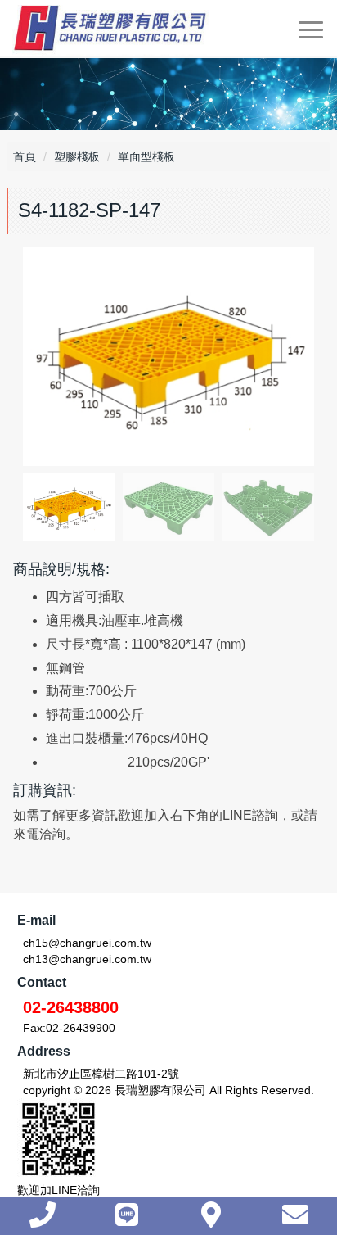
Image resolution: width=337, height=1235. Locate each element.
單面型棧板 (146, 156)
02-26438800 (71, 1007)
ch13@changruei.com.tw (87, 959)
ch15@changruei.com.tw (87, 942)
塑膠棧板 (77, 156)
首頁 (24, 156)
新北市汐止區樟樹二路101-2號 (101, 1073)
